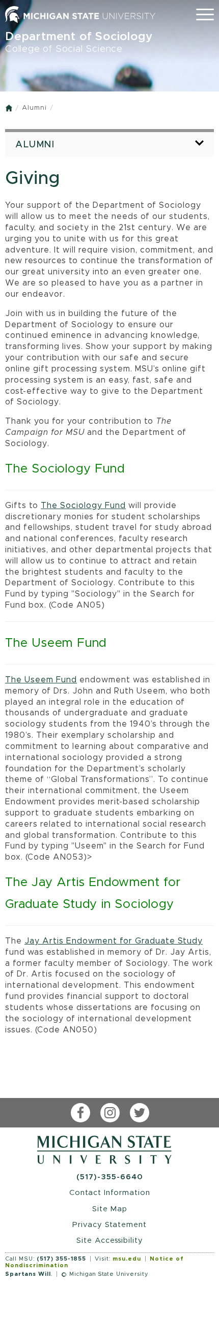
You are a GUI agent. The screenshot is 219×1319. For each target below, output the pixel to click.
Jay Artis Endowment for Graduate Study (113, 941)
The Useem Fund (41, 680)
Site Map (109, 1209)
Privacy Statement (109, 1225)
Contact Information (109, 1193)
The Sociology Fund (83, 505)
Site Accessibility (109, 1240)
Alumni (34, 108)
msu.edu (127, 1259)
